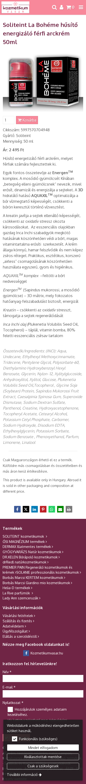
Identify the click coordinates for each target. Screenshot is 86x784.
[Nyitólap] (15, 7)
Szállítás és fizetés (17, 621)
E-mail (9, 687)
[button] (81, 7)
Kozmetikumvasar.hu (46, 653)
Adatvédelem (13, 626)
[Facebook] (17, 509)
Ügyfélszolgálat (15, 631)
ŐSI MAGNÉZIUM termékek (24, 541)
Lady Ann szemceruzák (20, 598)
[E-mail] (60, 509)
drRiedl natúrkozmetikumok (24, 562)
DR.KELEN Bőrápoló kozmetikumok (30, 557)
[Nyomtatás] (69, 509)
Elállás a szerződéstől (20, 636)
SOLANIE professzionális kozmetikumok (47, 572)
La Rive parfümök (17, 593)
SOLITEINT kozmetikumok (24, 536)
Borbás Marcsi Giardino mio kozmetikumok (36, 583)
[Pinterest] (43, 509)
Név (7, 672)
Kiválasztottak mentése (43, 756)
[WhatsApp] (51, 509)
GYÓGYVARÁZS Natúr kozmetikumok (32, 552)
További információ (22, 774)
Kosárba (29, 120)
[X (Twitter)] (26, 509)
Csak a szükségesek (43, 766)
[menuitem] (15, 7)
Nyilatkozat (13, 702)
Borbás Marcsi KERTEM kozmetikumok (33, 577)
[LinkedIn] (34, 509)
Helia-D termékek (16, 588)
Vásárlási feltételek (18, 615)
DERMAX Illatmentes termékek (27, 546)
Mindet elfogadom (43, 747)
